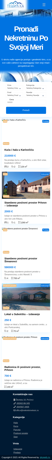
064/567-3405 (22, 407)
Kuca (16, 426)
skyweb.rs (45, 457)
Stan (16, 437)
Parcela (17, 430)
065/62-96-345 (23, 403)
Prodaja (17, 452)
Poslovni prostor (21, 433)
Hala (16, 423)
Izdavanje (18, 449)
